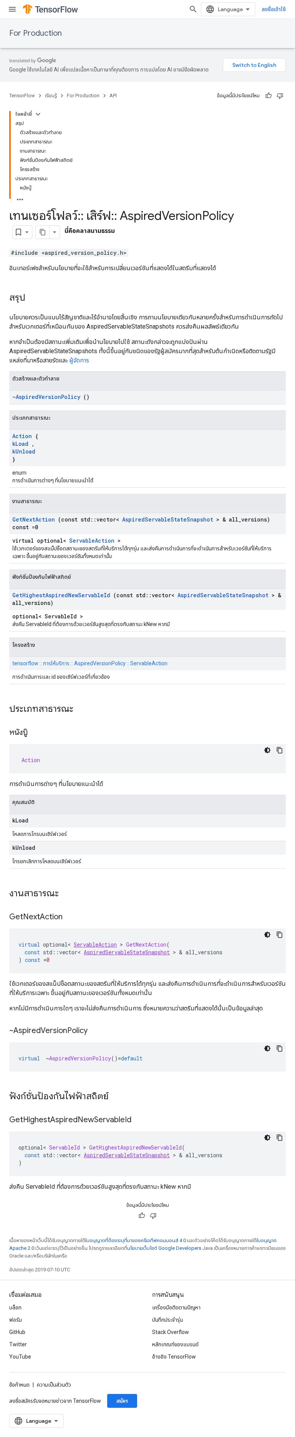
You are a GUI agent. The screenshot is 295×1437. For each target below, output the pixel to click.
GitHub (17, 1332)
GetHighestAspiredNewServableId (61, 595)
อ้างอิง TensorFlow (174, 1357)
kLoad (20, 443)
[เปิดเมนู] (12, 9)
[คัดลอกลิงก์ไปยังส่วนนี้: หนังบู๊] (35, 733)
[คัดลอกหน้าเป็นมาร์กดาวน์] (43, 232)
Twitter (18, 1344)
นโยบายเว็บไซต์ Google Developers (164, 1248)
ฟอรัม (15, 1320)
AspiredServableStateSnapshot (167, 519)
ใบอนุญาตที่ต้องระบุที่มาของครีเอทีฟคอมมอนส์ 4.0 (135, 1240)
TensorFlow (22, 95)
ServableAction (91, 540)
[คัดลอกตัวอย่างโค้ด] (279, 750)
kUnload (23, 451)
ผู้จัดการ (79, 360)
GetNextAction (33, 519)
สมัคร (122, 1400)
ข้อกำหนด (19, 1385)
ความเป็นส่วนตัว (54, 1385)
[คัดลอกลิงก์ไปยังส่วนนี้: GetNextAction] (70, 917)
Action (22, 436)
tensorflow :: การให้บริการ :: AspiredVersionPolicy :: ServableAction (89, 663)
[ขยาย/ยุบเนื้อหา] (38, 114)
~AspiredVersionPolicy (46, 396)
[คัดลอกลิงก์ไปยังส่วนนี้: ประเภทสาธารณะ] (83, 709)
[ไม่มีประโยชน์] (280, 95)
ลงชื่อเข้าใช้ (274, 9)
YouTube (20, 1357)
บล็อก (15, 1307)
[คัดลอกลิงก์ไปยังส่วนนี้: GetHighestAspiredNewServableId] (139, 1120)
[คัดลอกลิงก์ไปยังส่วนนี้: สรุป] (33, 298)
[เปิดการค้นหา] (193, 9)
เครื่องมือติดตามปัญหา (176, 1307)
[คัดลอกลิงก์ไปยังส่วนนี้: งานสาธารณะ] (68, 894)
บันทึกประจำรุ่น (167, 1320)
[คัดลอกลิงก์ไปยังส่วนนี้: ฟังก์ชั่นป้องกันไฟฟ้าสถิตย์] (118, 1096)
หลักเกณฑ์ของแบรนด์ (175, 1344)
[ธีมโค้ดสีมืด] (267, 750)
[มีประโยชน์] (268, 95)
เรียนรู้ (51, 95)
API (113, 95)
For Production (35, 33)
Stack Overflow (170, 1332)
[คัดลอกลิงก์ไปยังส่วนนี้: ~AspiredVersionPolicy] (95, 1031)
